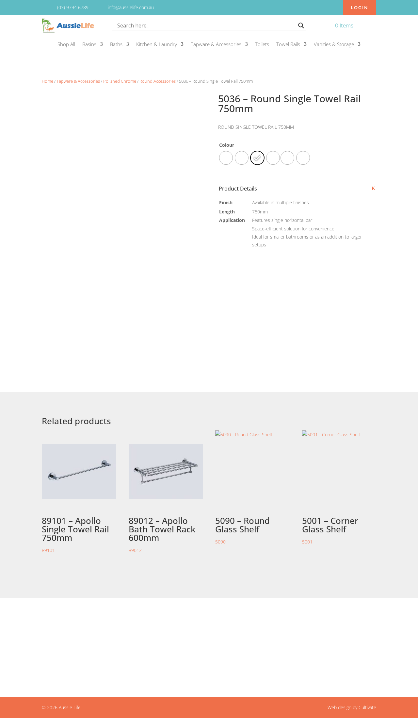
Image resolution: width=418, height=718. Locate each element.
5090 (242, 530)
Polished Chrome (119, 81)
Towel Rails (288, 44)
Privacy (172, 638)
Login (359, 7)
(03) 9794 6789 (283, 638)
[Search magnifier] (301, 25)
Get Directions (74, 659)
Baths (116, 44)
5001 (330, 530)
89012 (162, 534)
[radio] (303, 157)
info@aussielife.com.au (291, 630)
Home (47, 81)
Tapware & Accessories (216, 44)
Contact (172, 630)
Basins (89, 44)
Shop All (66, 44)
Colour (226, 145)
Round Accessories (157, 81)
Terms (171, 646)
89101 (75, 534)
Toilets (262, 44)
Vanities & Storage (334, 44)
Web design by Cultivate (352, 707)
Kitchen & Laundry (156, 44)
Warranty (174, 655)
